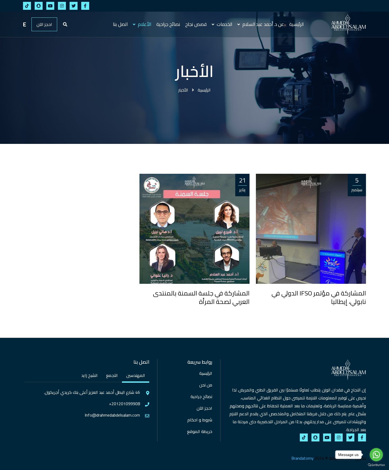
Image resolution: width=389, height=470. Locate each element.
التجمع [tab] (112, 375)
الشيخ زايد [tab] (89, 375)
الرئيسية (296, 24)
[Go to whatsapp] (376, 454)
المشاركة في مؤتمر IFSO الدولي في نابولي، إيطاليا (319, 297)
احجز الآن (44, 24)
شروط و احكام (199, 420)
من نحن (205, 385)
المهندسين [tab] (135, 375)
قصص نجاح (196, 24)
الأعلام (144, 24)
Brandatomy (302, 458)
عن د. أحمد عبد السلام (262, 24)
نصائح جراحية (168, 24)
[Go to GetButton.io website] (376, 464)
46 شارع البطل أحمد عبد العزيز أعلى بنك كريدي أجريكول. (92, 392)
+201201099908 (124, 404)
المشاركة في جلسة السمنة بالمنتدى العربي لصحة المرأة (201, 297)
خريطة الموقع (199, 431)
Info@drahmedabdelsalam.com (112, 415)
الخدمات (224, 24)
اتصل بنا (120, 24)
